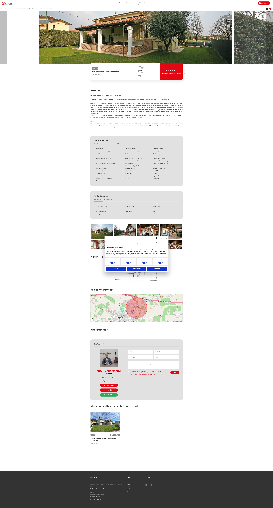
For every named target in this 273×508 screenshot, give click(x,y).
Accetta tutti (157, 268)
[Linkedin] (184, 74)
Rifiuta (116, 268)
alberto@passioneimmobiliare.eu (109, 381)
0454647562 (93, 492)
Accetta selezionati (136, 268)
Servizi (146, 3)
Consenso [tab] (115, 242)
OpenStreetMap (175, 321)
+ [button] (92, 318)
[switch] (128, 263)
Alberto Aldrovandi (109, 370)
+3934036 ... (109, 390)
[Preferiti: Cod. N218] (92, 429)
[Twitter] (186, 70)
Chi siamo (129, 3)
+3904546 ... (109, 385)
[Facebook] (184, 70)
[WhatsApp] (156, 485)
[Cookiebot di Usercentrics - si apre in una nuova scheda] (157, 238)
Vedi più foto (44, 21)
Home (121, 3)
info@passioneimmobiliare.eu (97, 494)
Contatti (153, 3)
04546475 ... (264, 3)
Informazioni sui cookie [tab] (158, 242)
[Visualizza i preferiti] (270, 9)
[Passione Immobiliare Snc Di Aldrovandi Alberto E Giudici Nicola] (27, 3)
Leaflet (168, 321)
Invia (174, 372)
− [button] (92, 320)
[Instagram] (151, 485)
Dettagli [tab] (136, 242)
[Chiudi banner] (166, 238)
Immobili (138, 3)
